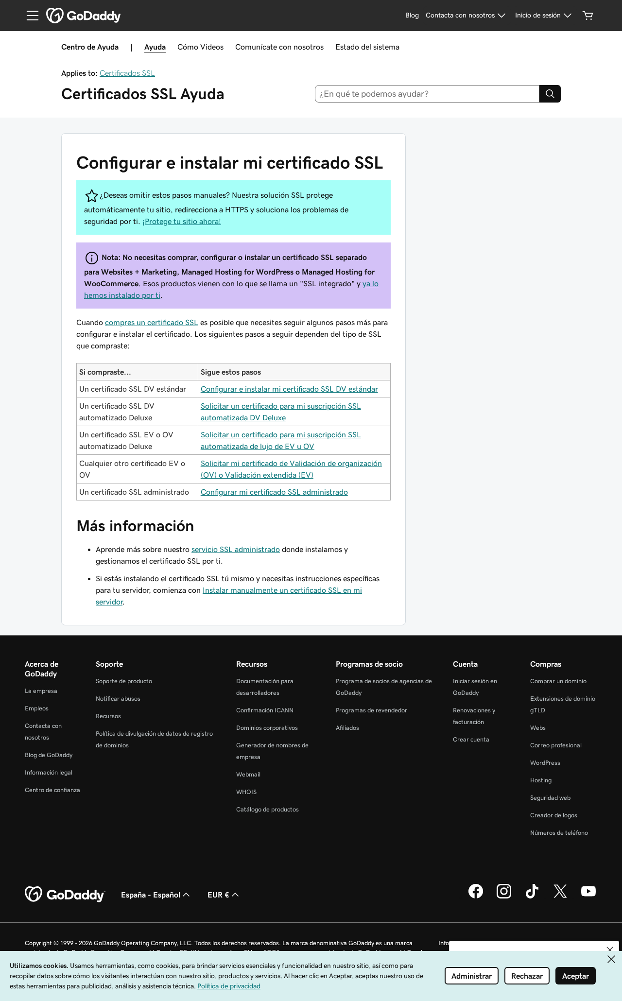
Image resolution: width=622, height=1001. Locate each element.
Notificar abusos (118, 698)
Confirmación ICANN (265, 710)
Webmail (248, 774)
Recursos (108, 716)
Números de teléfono (559, 832)
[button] (610, 950)
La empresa (41, 691)
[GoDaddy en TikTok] (532, 897)
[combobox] (427, 93)
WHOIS (246, 792)
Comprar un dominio (558, 681)
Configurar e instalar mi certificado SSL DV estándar (289, 389)
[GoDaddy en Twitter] (560, 897)
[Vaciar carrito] (588, 15)
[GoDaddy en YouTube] (588, 897)
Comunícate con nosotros (279, 47)
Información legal (48, 772)
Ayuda (155, 47)
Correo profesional (556, 745)
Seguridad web (550, 797)
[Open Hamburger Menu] (29, 15)
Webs (538, 728)
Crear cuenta (471, 739)
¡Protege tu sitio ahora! (181, 221)
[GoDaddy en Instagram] (504, 897)
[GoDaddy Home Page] (65, 894)
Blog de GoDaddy (48, 755)
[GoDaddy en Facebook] (475, 897)
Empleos (37, 708)
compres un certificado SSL (151, 322)
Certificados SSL (127, 73)
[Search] (550, 94)
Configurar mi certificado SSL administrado (274, 492)
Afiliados (347, 728)
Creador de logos (553, 815)
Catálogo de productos (267, 809)
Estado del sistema (367, 47)
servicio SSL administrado (235, 549)
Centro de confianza (52, 790)
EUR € (218, 894)
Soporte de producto (124, 681)
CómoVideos (200, 47)
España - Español (150, 894)
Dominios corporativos (267, 728)
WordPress (545, 762)
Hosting (541, 780)
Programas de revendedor (371, 710)
